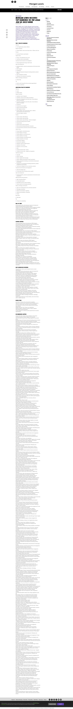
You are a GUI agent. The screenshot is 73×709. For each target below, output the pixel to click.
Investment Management (51, 47)
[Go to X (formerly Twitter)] (52, 699)
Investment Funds (50, 28)
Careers (52, 6)
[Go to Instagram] (54, 699)
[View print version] (7, 35)
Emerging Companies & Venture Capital (54, 44)
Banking (48, 21)
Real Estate (49, 54)
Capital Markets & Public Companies (53, 42)
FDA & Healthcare (50, 88)
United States (49, 105)
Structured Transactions (51, 57)
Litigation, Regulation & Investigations (54, 77)
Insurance (48, 29)
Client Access (41, 699)
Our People (28, 6)
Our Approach (34, 6)
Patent (48, 67)
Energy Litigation (50, 85)
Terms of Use (25, 699)
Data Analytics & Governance (52, 83)
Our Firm (47, 6)
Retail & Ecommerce (50, 24)
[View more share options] (7, 30)
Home (12, 9)
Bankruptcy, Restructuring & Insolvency (52, 40)
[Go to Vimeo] (61, 699)
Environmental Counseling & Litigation (54, 87)
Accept (60, 704)
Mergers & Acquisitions (51, 49)
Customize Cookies (52, 704)
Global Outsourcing (50, 101)
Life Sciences (49, 26)
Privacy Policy (30, 699)
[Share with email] (7, 32)
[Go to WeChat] (58, 699)
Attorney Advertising (19, 699)
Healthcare (49, 31)
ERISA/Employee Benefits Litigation (53, 72)
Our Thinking (41, 6)
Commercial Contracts (51, 99)
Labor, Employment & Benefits (52, 68)
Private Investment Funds (51, 52)
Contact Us (13, 699)
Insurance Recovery (50, 92)
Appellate (48, 80)
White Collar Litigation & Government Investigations (54, 97)
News (19, 9)
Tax (47, 59)
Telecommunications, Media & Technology (52, 64)
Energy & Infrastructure (51, 45)
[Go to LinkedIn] (49, 699)
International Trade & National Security (54, 93)
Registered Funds (50, 55)
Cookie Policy (36, 699)
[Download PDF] (7, 37)
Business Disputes (50, 82)
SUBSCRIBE (59, 9)
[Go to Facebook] (56, 699)
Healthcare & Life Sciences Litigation (53, 90)
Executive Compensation (51, 73)
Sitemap (45, 699)
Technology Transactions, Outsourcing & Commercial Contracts (54, 61)
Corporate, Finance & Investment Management (53, 38)
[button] (12, 2)
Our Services (21, 6)
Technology (49, 23)
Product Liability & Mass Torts (52, 95)
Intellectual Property (50, 65)
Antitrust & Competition (51, 78)
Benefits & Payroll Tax (51, 70)
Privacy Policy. (3, 704)
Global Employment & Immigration (53, 75)
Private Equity (49, 50)
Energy (48, 33)
